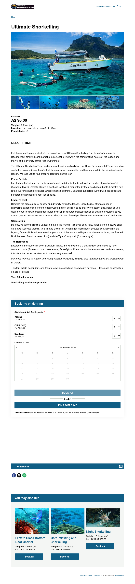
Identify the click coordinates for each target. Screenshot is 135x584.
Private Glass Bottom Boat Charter (30, 540)
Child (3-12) (20, 326)
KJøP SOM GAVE (67, 405)
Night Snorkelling (98, 531)
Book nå (29, 556)
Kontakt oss (23, 466)
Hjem (13, 17)
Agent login (119, 575)
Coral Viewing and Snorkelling (63, 540)
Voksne (19, 318)
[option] (25, 102)
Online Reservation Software (90, 575)
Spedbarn (19, 335)
